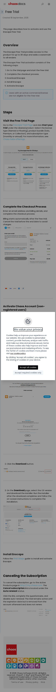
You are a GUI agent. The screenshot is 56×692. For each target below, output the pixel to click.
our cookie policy (18, 353)
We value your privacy (28, 329)
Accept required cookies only (28, 372)
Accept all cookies (28, 367)
